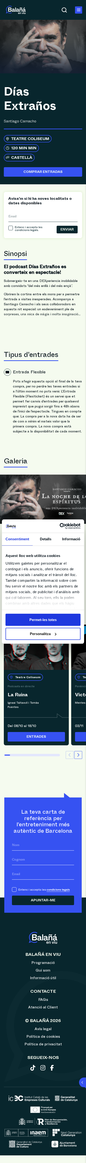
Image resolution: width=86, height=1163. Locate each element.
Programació (43, 963)
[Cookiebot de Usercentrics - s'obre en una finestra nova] (61, 526)
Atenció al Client (43, 1007)
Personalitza (40, 634)
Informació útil (43, 978)
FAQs (43, 1000)
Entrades (36, 736)
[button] (78, 755)
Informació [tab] (71, 539)
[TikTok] (33, 1069)
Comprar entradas (43, 172)
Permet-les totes (43, 620)
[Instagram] (43, 1069)
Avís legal (43, 1029)
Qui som (43, 970)
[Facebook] (53, 1069)
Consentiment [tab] (17, 539)
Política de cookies (43, 1036)
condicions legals (26, 230)
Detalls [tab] (46, 539)
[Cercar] (64, 10)
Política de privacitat (43, 1044)
